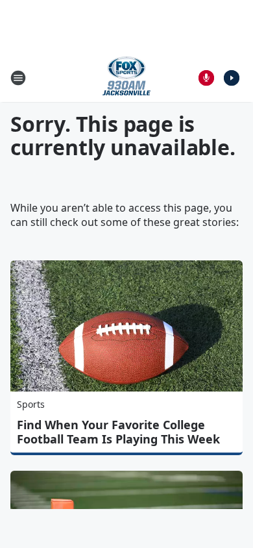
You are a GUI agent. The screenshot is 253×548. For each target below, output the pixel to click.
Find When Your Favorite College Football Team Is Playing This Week (118, 431)
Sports (31, 404)
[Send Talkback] (206, 78)
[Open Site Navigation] (18, 78)
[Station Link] (126, 77)
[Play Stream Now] (231, 78)
